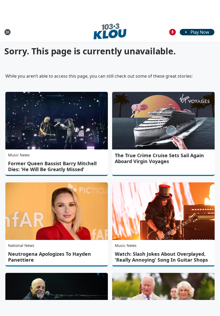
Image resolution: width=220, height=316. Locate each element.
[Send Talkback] (172, 32)
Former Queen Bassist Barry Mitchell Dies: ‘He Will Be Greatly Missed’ (52, 166)
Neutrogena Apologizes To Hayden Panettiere (49, 257)
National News (21, 245)
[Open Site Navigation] (7, 32)
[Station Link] (110, 32)
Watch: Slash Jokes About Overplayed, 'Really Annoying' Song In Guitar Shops (161, 257)
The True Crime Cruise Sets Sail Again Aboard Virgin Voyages (159, 158)
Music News (19, 154)
